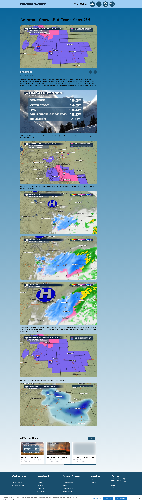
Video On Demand (18, 485)
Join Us (93, 482)
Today (39, 480)
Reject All (108, 498)
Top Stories (16, 480)
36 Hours (40, 485)
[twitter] (90, 72)
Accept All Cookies (121, 498)
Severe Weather (68, 488)
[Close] (139, 498)
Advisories (41, 491)
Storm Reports (68, 491)
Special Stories (17, 482)
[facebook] (95, 72)
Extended (40, 488)
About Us (94, 480)
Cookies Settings (96, 498)
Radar (65, 480)
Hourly (39, 482)
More (91, 438)
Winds (65, 485)
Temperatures (68, 482)
